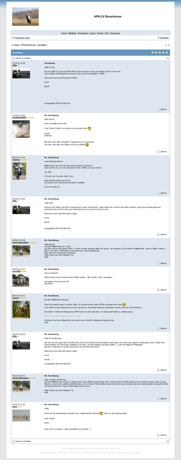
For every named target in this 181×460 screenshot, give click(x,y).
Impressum (115, 33)
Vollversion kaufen (125, 453)
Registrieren (83, 33)
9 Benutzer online (22, 38)
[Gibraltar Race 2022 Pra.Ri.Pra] (166, 45)
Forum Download (108, 453)
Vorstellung (42, 45)
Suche (93, 33)
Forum (64, 33)
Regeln (100, 33)
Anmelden (164, 38)
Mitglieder (72, 33)
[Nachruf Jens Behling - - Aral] (169, 45)
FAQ (107, 33)
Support (137, 453)
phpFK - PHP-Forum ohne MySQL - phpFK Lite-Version (75, 453)
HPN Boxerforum (28, 45)
